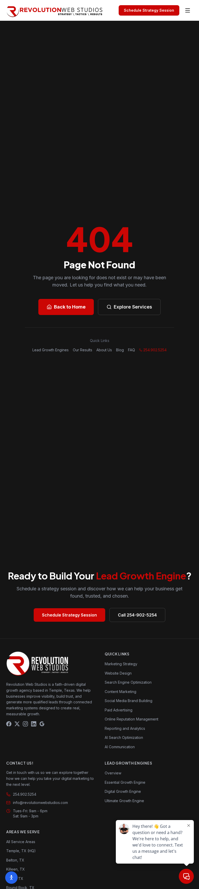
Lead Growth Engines (50, 350)
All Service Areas (20, 841)
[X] (17, 723)
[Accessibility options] (11, 877)
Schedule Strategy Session (149, 10)
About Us (104, 350)
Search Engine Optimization (128, 682)
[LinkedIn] (33, 723)
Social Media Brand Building (128, 700)
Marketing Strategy (121, 664)
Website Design (118, 673)
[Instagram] (25, 723)
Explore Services (133, 307)
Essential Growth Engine (125, 782)
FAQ (131, 350)
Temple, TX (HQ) (21, 851)
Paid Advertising (118, 710)
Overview (113, 773)
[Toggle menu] (187, 10)
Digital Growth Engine (123, 791)
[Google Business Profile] (42, 723)
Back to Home (70, 307)
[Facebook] (8, 723)
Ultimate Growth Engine (124, 801)
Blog (120, 350)
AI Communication (120, 747)
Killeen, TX (15, 869)
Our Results (82, 350)
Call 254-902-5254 (137, 615)
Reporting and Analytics (125, 728)
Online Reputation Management (131, 719)
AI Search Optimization (124, 737)
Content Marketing (120, 691)
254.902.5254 (155, 350)
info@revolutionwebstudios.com (40, 802)
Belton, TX (15, 860)
